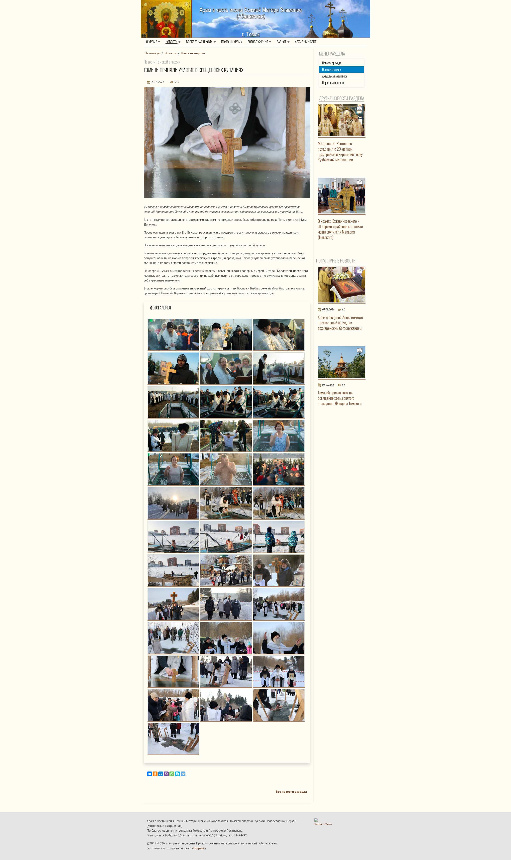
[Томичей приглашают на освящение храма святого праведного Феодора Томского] (342, 362)
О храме (151, 41)
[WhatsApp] (171, 774)
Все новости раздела (291, 791)
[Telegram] (183, 774)
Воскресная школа (199, 41)
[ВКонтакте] (149, 774)
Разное (281, 41)
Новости (171, 41)
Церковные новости (333, 83)
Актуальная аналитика (334, 76)
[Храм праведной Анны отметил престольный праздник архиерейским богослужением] (342, 284)
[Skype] (177, 774)
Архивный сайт (305, 41)
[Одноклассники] (155, 774)
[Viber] (166, 774)
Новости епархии (193, 53)
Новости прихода (331, 63)
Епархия (198, 848)
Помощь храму (231, 41)
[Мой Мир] (160, 774)
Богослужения (258, 41)
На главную (152, 53)
